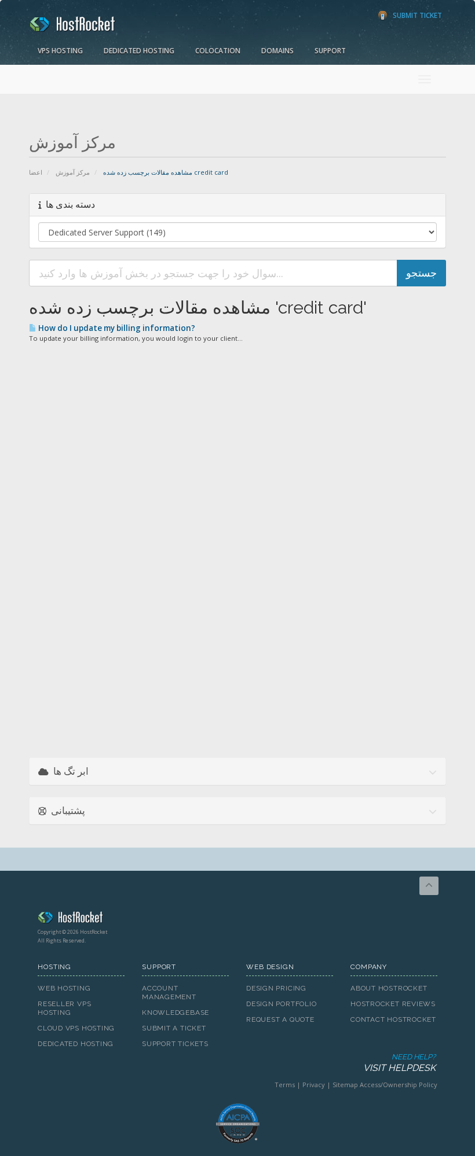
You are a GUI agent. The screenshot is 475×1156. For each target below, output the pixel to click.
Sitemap (345, 1084)
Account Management (169, 992)
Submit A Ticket (174, 1028)
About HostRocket (388, 988)
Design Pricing (276, 988)
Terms (285, 1084)
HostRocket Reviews (393, 1004)
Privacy (313, 1084)
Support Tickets (175, 1044)
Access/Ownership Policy (398, 1084)
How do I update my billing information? (115, 328)
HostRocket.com (237, 919)
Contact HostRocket (393, 1019)
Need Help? (399, 1062)
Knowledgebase (175, 1012)
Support (330, 51)
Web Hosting (64, 988)
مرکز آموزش (73, 172)
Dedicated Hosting (139, 51)
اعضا (35, 172)
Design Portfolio (281, 1004)
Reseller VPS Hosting (64, 1008)
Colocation (217, 51)
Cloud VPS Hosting (76, 1028)
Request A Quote (280, 1019)
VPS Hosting (60, 51)
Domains (277, 51)
